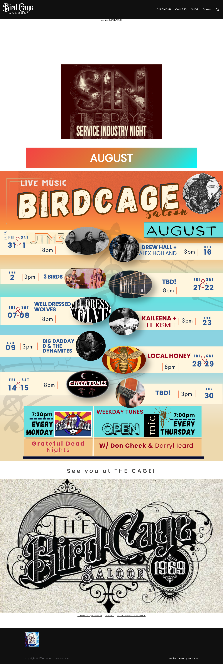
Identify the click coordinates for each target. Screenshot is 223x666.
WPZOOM (193, 658)
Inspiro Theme (176, 658)
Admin (207, 9)
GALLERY (181, 9)
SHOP (194, 9)
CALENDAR (164, 9)
